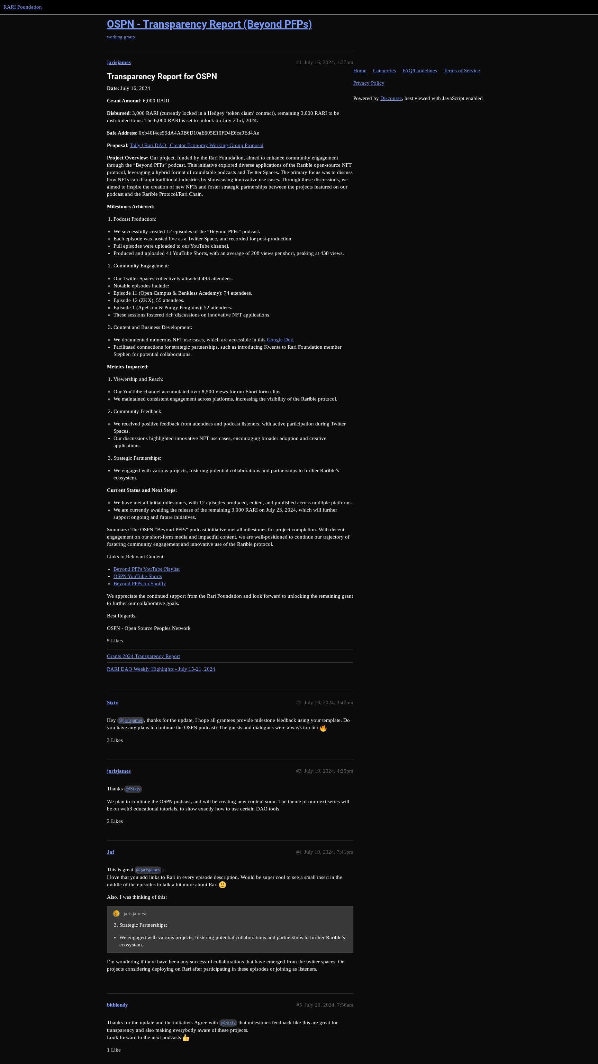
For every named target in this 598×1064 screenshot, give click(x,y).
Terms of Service (462, 70)
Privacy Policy (368, 83)
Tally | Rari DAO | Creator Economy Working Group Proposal (196, 145)
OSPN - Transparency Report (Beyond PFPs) (209, 24)
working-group (121, 36)
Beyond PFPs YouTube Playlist (147, 569)
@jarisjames (131, 720)
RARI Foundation (22, 7)
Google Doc (279, 339)
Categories (384, 70)
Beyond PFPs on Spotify (140, 583)
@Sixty (133, 788)
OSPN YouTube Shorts (138, 576)
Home (359, 70)
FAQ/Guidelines (419, 70)
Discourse (391, 98)
